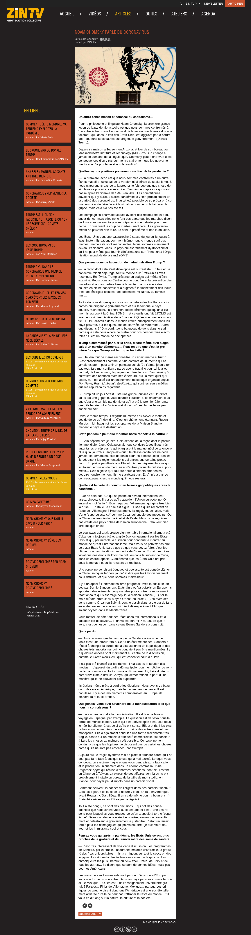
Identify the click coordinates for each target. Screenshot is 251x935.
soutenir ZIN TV (90, 914)
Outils (151, 14)
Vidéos (95, 14)
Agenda (208, 14)
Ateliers (179, 14)
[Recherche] (181, 3)
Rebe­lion (105, 38)
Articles (123, 14)
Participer (235, 3)
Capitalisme (35, 612)
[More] (90, 905)
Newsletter (213, 3)
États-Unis (34, 615)
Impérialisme (51, 612)
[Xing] (85, 905)
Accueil (67, 14)
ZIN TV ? (191, 3)
